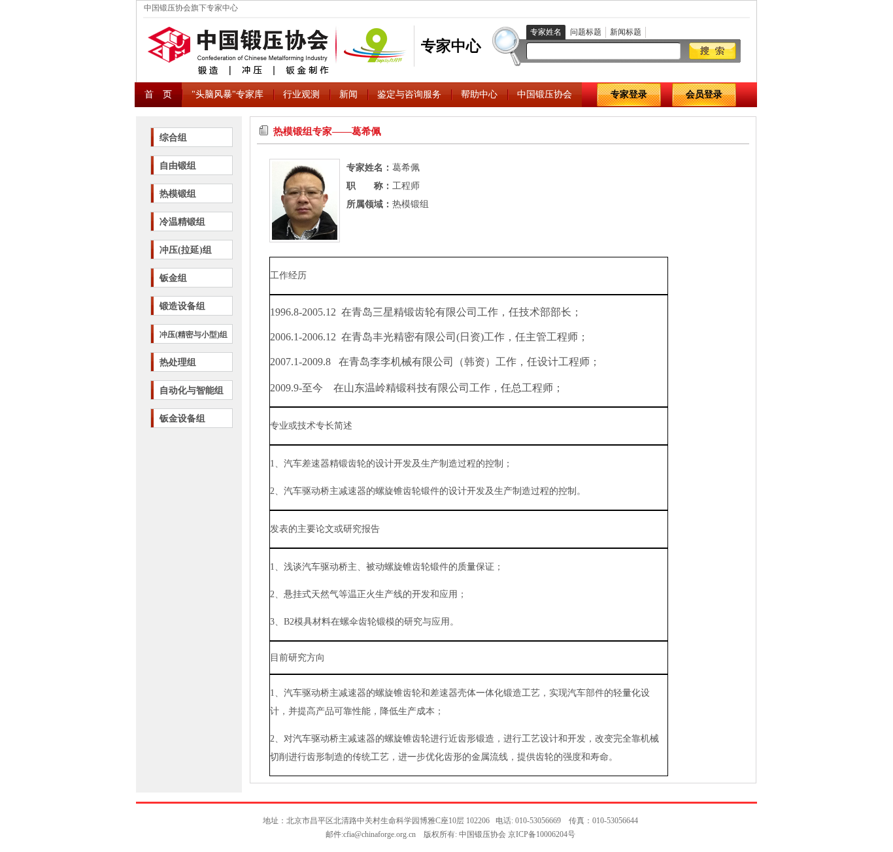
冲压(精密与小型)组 (193, 334)
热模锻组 (178, 194)
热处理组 (178, 362)
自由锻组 (178, 166)
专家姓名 (546, 32)
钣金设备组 (182, 418)
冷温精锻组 (182, 222)
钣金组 (173, 278)
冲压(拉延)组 (186, 250)
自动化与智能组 (192, 390)
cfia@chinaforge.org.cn (379, 834)
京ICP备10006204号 (541, 834)
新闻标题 (625, 32)
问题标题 (585, 32)
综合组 (173, 137)
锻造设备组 (182, 306)
